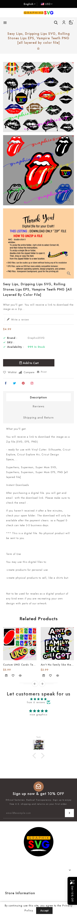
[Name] (69, 813)
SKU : (10, 342)
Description (38, 397)
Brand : (12, 338)
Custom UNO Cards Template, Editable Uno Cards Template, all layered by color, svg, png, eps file (20, 664)
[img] (38, 699)
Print (44, 372)
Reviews (38, 406)
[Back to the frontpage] (38, 48)
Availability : (15, 346)
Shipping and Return (38, 417)
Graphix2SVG (36, 338)
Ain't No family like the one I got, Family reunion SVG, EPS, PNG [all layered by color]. (57, 664)
